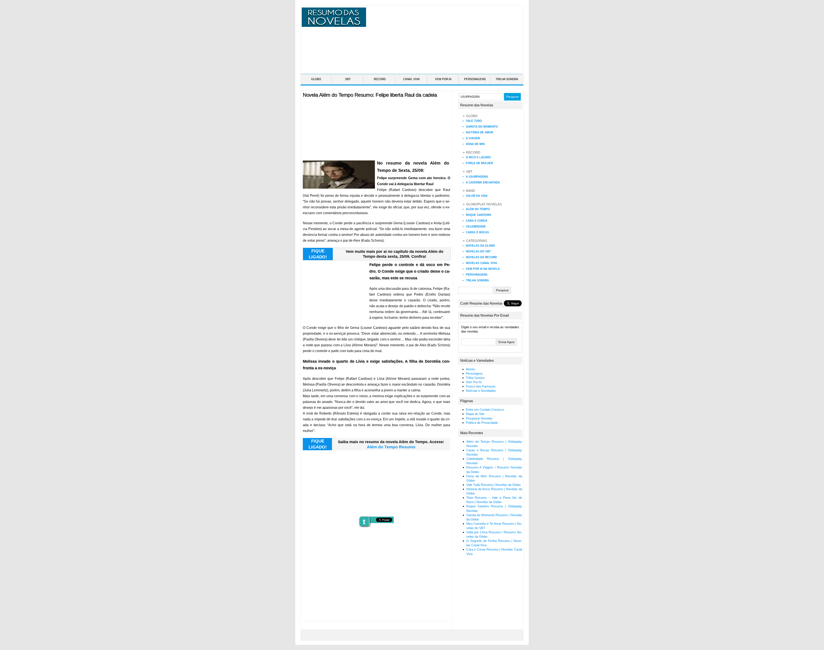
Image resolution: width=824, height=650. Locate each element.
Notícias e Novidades (481, 390)
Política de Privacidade (482, 422)
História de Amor (479, 132)
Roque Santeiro (478, 215)
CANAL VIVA (411, 79)
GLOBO (316, 79)
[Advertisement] (444, 38)
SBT (348, 79)
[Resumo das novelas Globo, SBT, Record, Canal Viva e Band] (333, 24)
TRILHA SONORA (507, 79)
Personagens (477, 274)
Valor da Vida (477, 195)
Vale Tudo (474, 120)
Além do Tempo (478, 209)
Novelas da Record (481, 257)
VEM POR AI (443, 79)
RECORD (380, 79)
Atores (470, 369)
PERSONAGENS (475, 79)
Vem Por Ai (474, 382)
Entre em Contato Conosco (485, 409)
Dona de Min (475, 144)
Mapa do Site (475, 414)
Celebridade (476, 226)
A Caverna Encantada (483, 182)
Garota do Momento (482, 126)
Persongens (474, 373)
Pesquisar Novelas (479, 418)
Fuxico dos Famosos (480, 386)
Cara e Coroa (476, 220)
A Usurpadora (477, 176)
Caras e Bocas (477, 232)
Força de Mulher (479, 163)
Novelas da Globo (480, 245)
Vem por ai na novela (483, 268)
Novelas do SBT (478, 251)
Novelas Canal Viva (481, 263)
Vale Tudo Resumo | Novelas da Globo (493, 485)
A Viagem (473, 138)
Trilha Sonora (477, 280)
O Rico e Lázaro (478, 157)
